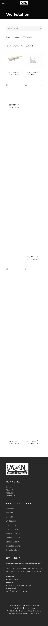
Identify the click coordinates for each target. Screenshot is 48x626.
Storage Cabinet (12, 542)
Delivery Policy (30, 608)
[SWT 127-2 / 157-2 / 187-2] (33, 352)
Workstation (11, 521)
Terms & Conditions (14, 606)
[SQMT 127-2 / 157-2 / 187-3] (33, 59)
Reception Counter (13, 546)
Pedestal (10, 513)
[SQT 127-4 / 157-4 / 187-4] (14, 92)
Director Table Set (13, 534)
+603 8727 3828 (12, 579)
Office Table (11, 509)
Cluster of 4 (13, 529)
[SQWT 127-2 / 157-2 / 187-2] (33, 168)
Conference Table (13, 538)
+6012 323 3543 (26, 585)
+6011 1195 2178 (12, 585)
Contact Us (10, 496)
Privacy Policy (27, 606)
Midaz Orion (35, 613)
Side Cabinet (11, 517)
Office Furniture (12, 550)
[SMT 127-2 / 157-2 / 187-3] (14, 59)
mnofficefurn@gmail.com (16, 591)
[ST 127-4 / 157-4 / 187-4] (14, 352)
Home (8, 37)
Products (17, 37)
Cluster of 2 (13, 525)
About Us (10, 490)
